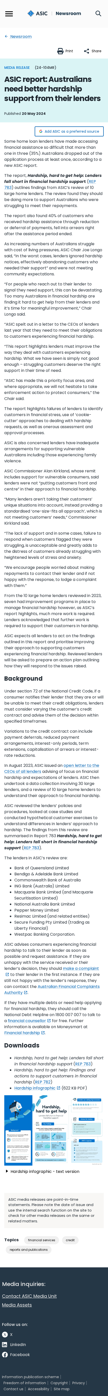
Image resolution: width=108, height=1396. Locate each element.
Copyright (59, 1382)
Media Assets (17, 1305)
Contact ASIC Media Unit (29, 1296)
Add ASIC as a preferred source (72, 131)
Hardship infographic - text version (45, 1171)
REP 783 (31, 848)
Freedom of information (25, 1382)
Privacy (78, 1382)
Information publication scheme (30, 1376)
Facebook (20, 1355)
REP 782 (42, 1082)
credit (70, 1240)
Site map (62, 1388)
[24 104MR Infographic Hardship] (54, 1130)
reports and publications (29, 1250)
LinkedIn (18, 1345)
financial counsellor (27, 1021)
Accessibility (38, 1388)
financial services (41, 1240)
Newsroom (20, 36)
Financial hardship (22, 1033)
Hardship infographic (35, 1088)
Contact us (13, 1388)
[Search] (98, 14)
